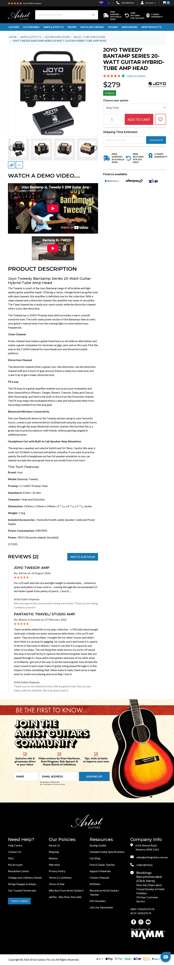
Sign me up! (94, 776)
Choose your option (115, 100)
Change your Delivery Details (25, 877)
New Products (151, 27)
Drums (72, 27)
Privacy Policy (57, 871)
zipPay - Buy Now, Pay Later (65, 896)
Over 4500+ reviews (32, 3)
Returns (53, 858)
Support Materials (100, 871)
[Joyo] (157, 84)
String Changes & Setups (22, 884)
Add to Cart (139, 119)
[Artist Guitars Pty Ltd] (19, 14)
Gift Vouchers (98, 900)
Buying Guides (98, 845)
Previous (11, 148)
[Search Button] (93, 14)
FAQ (10, 858)
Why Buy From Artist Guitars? (66, 890)
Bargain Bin (129, 27)
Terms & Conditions (60, 877)
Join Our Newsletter (101, 907)
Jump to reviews (136, 75)
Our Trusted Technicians (22, 890)
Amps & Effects (53, 27)
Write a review (82, 557)
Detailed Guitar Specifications (107, 851)
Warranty (54, 864)
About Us (54, 845)
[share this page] (19, 164)
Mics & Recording (92, 27)
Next (94, 148)
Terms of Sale (56, 884)
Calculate (156, 140)
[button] (164, 3)
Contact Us (14, 851)
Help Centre (15, 845)
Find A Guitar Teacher (102, 864)
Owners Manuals (99, 877)
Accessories (31, 27)
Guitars (13, 27)
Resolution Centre (18, 871)
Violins (113, 27)
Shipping (54, 851)
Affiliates (95, 884)
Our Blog (95, 858)
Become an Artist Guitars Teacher (104, 892)
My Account (15, 864)
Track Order (19, 901)
